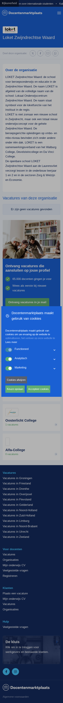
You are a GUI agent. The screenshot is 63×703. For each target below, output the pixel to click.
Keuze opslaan (15, 389)
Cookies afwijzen (16, 379)
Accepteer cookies (38, 389)
